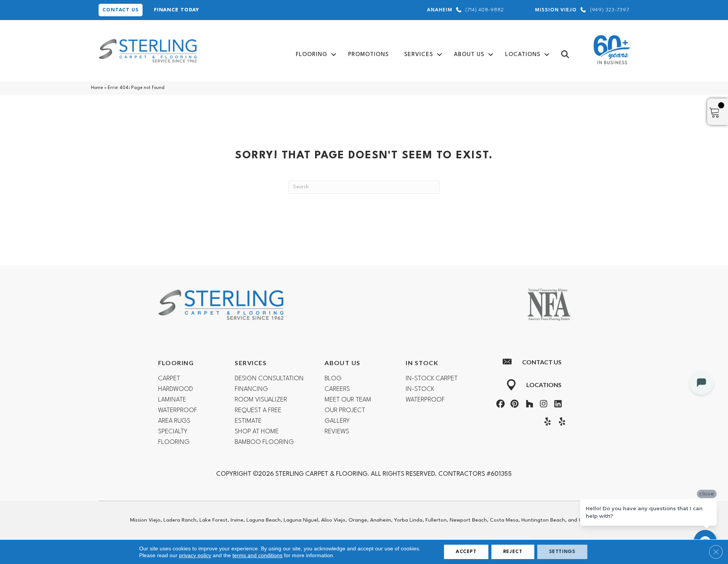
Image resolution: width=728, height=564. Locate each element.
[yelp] (546, 423)
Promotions (368, 55)
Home (97, 88)
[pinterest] (513, 405)
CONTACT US (120, 10)
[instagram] (542, 405)
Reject (512, 551)
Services (418, 55)
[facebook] (499, 405)
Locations (522, 55)
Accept (466, 551)
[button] (333, 55)
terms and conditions (257, 555)
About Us (469, 55)
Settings (562, 551)
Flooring (311, 55)
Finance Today (176, 10)
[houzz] (527, 405)
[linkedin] (556, 405)
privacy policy (195, 555)
